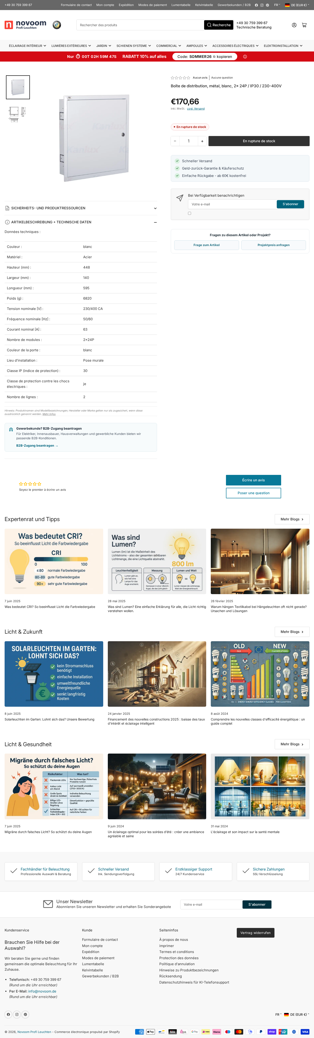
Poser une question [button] (254, 493)
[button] (181, 77)
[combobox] (155, 25)
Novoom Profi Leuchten (34, 1032)
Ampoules (194, 46)
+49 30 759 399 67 (18, 5)
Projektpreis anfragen (274, 245)
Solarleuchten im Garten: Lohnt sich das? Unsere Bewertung (49, 719)
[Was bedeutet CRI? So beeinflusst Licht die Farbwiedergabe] (54, 561)
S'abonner (290, 204)
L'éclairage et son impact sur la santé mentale (245, 832)
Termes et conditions (176, 952)
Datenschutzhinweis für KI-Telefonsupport (194, 982)
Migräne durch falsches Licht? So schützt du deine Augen (48, 832)
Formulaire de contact (76, 5)
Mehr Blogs (290, 519)
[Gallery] (81, 138)
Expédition (126, 5)
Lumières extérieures (69, 46)
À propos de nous (173, 939)
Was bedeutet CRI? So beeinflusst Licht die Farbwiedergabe (50, 607)
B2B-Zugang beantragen (37, 445)
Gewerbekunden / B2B (234, 5)
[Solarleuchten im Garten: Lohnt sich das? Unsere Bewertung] (54, 674)
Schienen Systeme (132, 46)
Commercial (166, 46)
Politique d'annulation (177, 964)
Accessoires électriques (233, 46)
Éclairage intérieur (25, 46)
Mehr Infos (49, 414)
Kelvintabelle (204, 5)
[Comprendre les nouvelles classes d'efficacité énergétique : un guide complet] (260, 674)
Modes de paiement (152, 5)
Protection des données (179, 958)
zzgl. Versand (196, 108)
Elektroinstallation (281, 46)
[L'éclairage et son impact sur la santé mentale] (260, 786)
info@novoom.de (42, 991)
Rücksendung (170, 976)
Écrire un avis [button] (253, 480)
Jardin (101, 46)
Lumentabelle (181, 5)
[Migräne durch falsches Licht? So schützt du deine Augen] (54, 786)
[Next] (150, 138)
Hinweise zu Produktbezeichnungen (189, 970)
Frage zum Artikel (207, 245)
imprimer (166, 946)
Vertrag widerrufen (255, 933)
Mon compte (105, 5)
